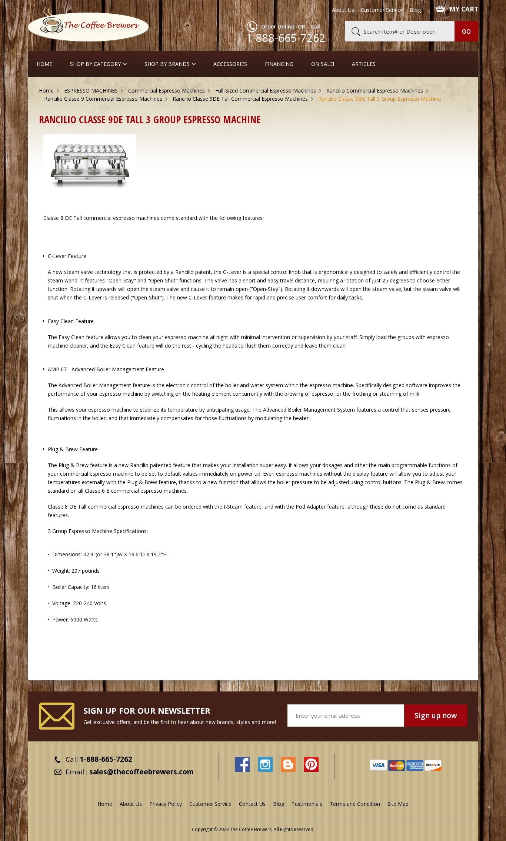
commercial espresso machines (121, 217)
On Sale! (322, 64)
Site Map (398, 803)
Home (44, 64)
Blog (415, 10)
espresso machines (299, 473)
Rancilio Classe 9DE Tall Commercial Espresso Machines (240, 98)
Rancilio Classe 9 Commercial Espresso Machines (103, 98)
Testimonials (307, 803)
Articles (364, 64)
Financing (279, 64)
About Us (343, 10)
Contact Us (252, 803)
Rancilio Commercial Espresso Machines (374, 90)
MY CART (463, 9)
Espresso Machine (90, 531)
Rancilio (184, 271)
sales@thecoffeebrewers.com (141, 772)
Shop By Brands (167, 64)
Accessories (230, 64)
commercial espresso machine (96, 473)
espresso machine (187, 337)
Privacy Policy (165, 803)
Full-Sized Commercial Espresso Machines (265, 90)
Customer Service (382, 10)
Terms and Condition (355, 803)
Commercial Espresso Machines (166, 90)
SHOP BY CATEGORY (95, 64)
